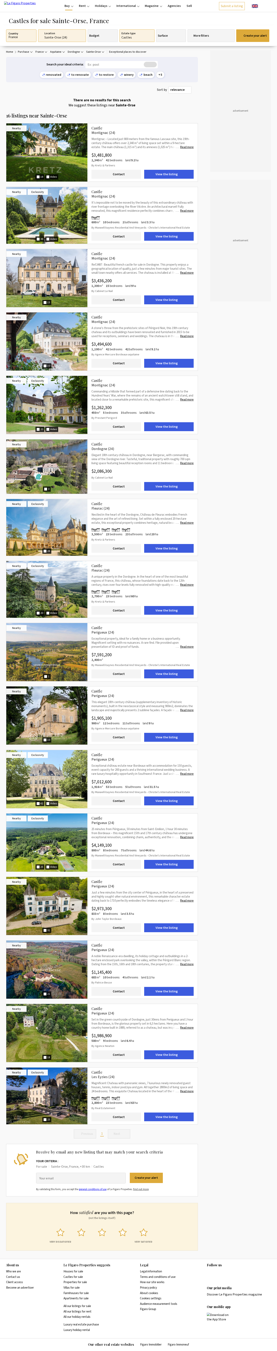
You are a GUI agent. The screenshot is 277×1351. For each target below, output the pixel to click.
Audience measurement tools (158, 1304)
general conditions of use (92, 1189)
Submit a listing (232, 6)
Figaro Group (148, 1309)
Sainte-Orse (93, 52)
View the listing (167, 174)
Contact (119, 174)
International (126, 6)
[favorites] (263, 6)
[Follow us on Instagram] (217, 1273)
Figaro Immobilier (151, 1344)
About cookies (149, 1293)
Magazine (152, 6)
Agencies (174, 6)
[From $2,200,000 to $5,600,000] (96, 218)
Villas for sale (71, 1288)
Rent (82, 6)
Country (13, 33)
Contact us (13, 1277)
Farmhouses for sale (76, 1293)
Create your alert (255, 36)
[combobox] (180, 90)
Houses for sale (73, 1271)
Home (9, 52)
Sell (189, 6)
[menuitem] (69, 6)
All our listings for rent (77, 1311)
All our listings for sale (77, 1306)
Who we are (13, 1271)
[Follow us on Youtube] (240, 1273)
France (39, 52)
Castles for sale (73, 1277)
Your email (46, 1178)
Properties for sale (75, 1282)
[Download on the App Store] (220, 1317)
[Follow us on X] (233, 1273)
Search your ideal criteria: (65, 64)
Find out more (141, 1189)
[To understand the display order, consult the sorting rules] (195, 89)
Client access (14, 1282)
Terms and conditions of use (158, 1277)
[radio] (60, 1235)
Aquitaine (55, 52)
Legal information (151, 1271)
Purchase (23, 52)
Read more (187, 147)
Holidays (101, 6)
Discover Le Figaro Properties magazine (234, 1294)
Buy (67, 6)
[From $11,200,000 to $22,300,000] (106, 592)
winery (129, 75)
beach (148, 75)
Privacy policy (148, 1288)
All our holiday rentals (76, 1317)
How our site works (152, 1282)
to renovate (80, 75)
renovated (53, 75)
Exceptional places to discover (127, 52)
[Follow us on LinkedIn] (209, 1273)
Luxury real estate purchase (81, 1324)
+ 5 (160, 75)
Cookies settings (150, 1298)
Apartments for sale (76, 1298)
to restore (106, 75)
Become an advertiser (20, 1288)
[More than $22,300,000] (111, 530)
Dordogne (74, 52)
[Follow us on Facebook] (225, 1273)
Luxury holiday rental (76, 1330)
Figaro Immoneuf (178, 1344)
